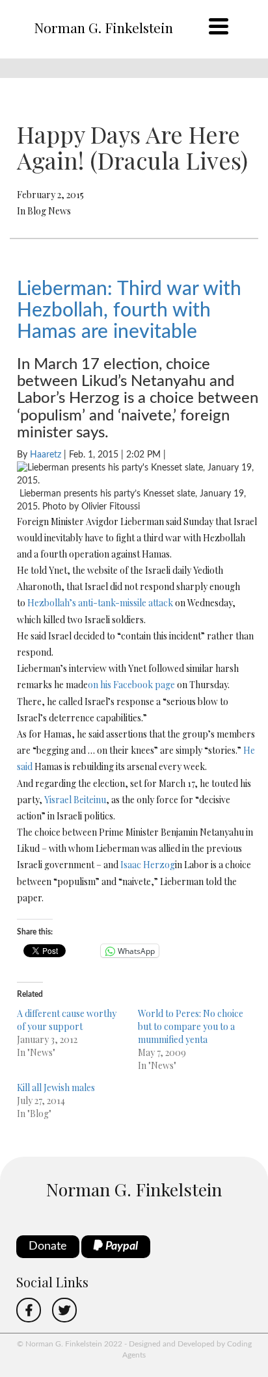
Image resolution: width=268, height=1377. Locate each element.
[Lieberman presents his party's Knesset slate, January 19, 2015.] (137, 474)
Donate (48, 1246)
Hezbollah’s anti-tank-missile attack (100, 603)
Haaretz (45, 454)
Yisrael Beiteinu (75, 799)
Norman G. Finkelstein (103, 27)
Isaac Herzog (147, 864)
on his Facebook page (131, 684)
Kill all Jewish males (56, 1087)
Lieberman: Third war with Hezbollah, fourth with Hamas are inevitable (129, 310)
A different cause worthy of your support (66, 1020)
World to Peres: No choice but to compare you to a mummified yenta (190, 1026)
